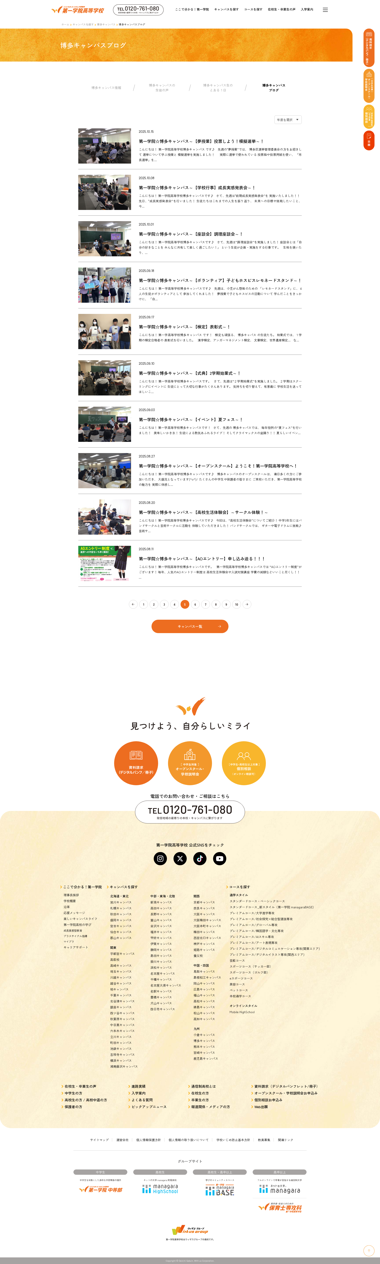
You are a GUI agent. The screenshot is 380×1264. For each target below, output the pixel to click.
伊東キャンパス (161, 944)
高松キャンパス (204, 1001)
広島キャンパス (204, 989)
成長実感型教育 (73, 930)
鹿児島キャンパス (206, 1058)
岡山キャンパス (204, 983)
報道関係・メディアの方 (210, 1106)
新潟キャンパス (161, 902)
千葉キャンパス (121, 995)
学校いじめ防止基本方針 (233, 1140)
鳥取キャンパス (204, 971)
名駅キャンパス (161, 991)
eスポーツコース (241, 978)
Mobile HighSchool (242, 1012)
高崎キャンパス (121, 965)
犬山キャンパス (161, 1003)
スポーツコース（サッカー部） (251, 966)
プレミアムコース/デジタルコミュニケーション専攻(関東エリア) (275, 948)
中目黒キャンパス (122, 1025)
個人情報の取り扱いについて (189, 1140)
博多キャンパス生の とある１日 (218, 88)
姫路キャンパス (204, 949)
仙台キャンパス (121, 932)
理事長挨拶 (71, 895)
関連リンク (285, 1140)
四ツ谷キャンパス (122, 1013)
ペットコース (239, 990)
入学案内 (307, 9)
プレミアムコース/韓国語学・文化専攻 (257, 931)
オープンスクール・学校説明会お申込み (286, 1093)
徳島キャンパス (204, 1007)
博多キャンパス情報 (106, 87)
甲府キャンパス (161, 938)
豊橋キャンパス (161, 997)
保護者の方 (73, 1106)
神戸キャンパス (204, 944)
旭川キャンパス (121, 902)
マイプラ (69, 941)
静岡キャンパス (161, 949)
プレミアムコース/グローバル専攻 (254, 925)
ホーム (65, 24)
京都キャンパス (204, 902)
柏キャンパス (119, 989)
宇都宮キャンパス (122, 953)
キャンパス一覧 (190, 626)
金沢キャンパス (161, 926)
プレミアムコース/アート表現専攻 (254, 942)
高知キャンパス (204, 1019)
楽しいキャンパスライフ (80, 918)
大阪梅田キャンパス (207, 920)
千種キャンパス (161, 979)
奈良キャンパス (204, 908)
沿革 (67, 907)
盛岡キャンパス (121, 920)
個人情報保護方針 (148, 1140)
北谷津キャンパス (122, 1001)
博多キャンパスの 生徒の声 (162, 88)
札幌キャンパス (121, 908)
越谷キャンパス (121, 983)
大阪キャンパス (204, 914)
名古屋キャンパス (162, 973)
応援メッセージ (74, 913)
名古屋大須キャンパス (165, 985)
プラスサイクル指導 (75, 936)
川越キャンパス (121, 977)
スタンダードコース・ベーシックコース (257, 901)
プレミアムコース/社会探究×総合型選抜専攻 (261, 919)
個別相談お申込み (268, 1099)
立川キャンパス (121, 1037)
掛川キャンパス (161, 961)
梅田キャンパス (204, 932)
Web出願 (261, 1106)
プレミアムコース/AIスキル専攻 (252, 936)
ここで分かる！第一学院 (192, 9)
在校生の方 (200, 1093)
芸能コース (237, 960)
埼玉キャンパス (121, 971)
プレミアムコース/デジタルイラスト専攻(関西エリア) (267, 954)
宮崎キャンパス (204, 1052)
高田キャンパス (161, 908)
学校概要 (70, 901)
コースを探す (253, 9)
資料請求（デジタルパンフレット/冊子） (287, 1086)
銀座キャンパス (121, 1007)
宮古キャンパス (121, 926)
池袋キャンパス (121, 1048)
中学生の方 (73, 1093)
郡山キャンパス (121, 938)
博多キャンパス (106, 24)
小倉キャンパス (204, 1035)
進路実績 (139, 1086)
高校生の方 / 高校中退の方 (86, 1099)
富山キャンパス (161, 920)
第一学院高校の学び (77, 924)
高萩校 (114, 959)
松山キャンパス (204, 1013)
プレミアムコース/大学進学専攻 (252, 913)
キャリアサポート (76, 947)
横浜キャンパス (121, 1060)
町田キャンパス (121, 1042)
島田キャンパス (161, 955)
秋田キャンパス (121, 914)
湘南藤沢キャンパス (124, 1066)
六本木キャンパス (122, 1031)
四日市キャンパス (162, 1009)
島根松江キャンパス (207, 977)
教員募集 (264, 1140)
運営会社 (122, 1140)
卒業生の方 (200, 1099)
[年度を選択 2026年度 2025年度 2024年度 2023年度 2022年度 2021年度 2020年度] (288, 119)
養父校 (198, 955)
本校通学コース (240, 996)
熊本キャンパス (204, 1046)
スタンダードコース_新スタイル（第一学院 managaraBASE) (272, 907)
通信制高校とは (203, 1086)
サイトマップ (99, 1140)
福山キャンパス (204, 995)
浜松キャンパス (161, 967)
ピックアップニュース (149, 1106)
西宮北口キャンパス (207, 938)
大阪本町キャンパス (207, 926)
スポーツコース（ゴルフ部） (250, 972)
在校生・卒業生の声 (282, 9)
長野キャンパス (161, 914)
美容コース (237, 984)
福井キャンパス (161, 932)
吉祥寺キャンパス (122, 1054)
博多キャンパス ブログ (273, 88)
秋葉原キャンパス (122, 1019)
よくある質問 (142, 1099)
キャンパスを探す (226, 9)
